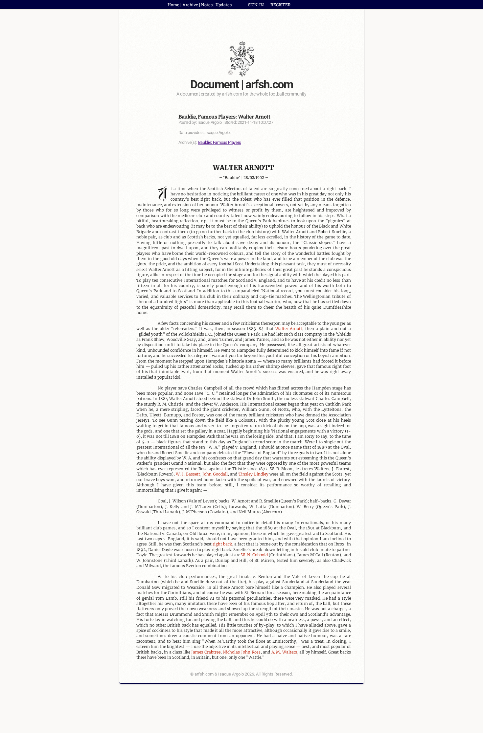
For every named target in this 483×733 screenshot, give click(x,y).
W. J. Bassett (188, 474)
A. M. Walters (284, 652)
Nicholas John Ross (241, 652)
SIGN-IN (256, 4)
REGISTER (280, 4)
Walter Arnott (288, 328)
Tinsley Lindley (253, 474)
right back (222, 544)
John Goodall (215, 474)
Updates (224, 4)
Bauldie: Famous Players (219, 142)
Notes (207, 4)
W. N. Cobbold (254, 554)
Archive (190, 4)
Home (173, 4)
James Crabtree (205, 652)
